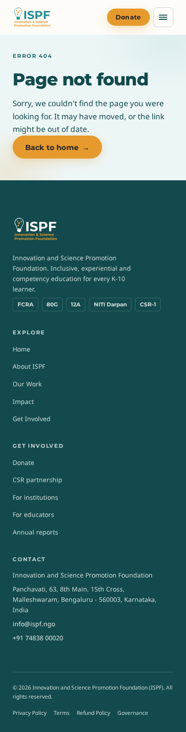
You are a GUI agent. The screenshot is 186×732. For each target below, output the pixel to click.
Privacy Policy (29, 713)
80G (52, 304)
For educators (33, 514)
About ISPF (29, 366)
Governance (132, 713)
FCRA (25, 304)
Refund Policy (93, 713)
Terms (62, 713)
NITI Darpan (110, 304)
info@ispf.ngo (34, 623)
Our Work (27, 384)
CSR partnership (37, 479)
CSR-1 (148, 304)
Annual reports (35, 532)
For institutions (35, 497)
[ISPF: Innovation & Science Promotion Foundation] (32, 17)
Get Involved (32, 418)
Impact (23, 401)
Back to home (57, 147)
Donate (128, 17)
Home (21, 349)
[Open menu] (163, 17)
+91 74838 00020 (38, 637)
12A (75, 304)
